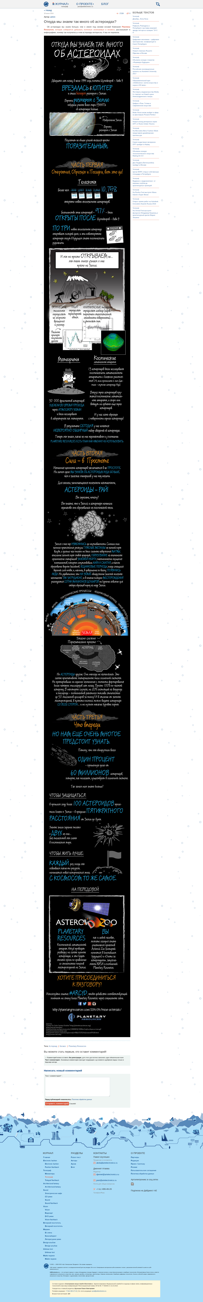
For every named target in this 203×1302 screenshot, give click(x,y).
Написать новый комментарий (63, 1070)
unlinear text (48, 1249)
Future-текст (76, 1157)
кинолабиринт (51, 1236)
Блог (105, 4)
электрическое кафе (53, 1193)
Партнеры (135, 1157)
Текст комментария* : (53, 1076)
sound (45, 1190)
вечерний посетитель (52, 1223)
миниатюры (50, 1174)
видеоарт (49, 1213)
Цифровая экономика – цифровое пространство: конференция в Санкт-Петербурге (146, 42)
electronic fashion (50, 1161)
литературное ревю (53, 1239)
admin (52, 17)
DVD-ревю (49, 1216)
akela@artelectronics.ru (106, 1163)
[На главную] (46, 4)
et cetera (48, 1233)
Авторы (74, 1161)
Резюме (134, 1167)
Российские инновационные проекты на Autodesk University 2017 (144, 71)
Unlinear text (50, 1252)
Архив (73, 1164)
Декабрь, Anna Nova (140, 19)
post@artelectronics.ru (106, 1180)
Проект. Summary (138, 1164)
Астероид (53, 1046)
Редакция (135, 1161)
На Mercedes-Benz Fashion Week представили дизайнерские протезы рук (145, 133)
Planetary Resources (77, 1046)
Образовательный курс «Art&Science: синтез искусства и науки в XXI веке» (145, 83)
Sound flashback (51, 1203)
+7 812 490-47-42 (71, 1291)
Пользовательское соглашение (143, 1170)
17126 (121, 13)
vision (45, 1206)
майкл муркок (49, 1256)
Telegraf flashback (52, 1180)
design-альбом (49, 1242)
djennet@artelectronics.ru (107, 1174)
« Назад (48, 10)
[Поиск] (158, 4)
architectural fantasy (51, 1183)
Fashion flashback (52, 1167)
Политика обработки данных (82, 1099)
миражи (46, 1229)
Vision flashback (51, 1220)
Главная (46, 1157)
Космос (63, 1046)
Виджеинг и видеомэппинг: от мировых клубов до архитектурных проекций (144, 183)
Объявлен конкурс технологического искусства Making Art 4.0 (143, 153)
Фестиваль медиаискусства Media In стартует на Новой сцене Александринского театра (146, 94)
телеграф (136, 16)
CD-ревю (48, 1197)
